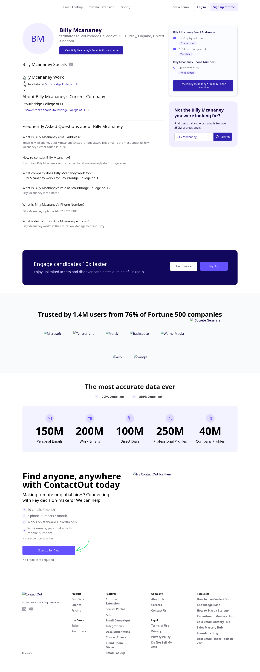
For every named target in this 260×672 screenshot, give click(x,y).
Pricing (125, 7)
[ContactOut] (39, 7)
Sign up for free (224, 7)
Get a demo (181, 7)
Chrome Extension (101, 7)
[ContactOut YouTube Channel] (31, 628)
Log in (201, 7)
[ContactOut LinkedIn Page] (24, 628)
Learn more (184, 266)
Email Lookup (73, 7)
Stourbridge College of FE (62, 84)
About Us (157, 599)
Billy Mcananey (80, 30)
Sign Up (214, 266)
